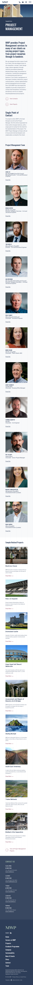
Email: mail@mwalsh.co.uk (11, 881)
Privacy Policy (15, 977)
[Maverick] (16, 980)
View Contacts (14, 99)
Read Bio (8, 180)
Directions (9, 868)
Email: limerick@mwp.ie (11, 901)
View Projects (13, 104)
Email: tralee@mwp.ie (10, 891)
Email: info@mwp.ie (10, 871)
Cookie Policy (23, 977)
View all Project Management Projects (18, 850)
